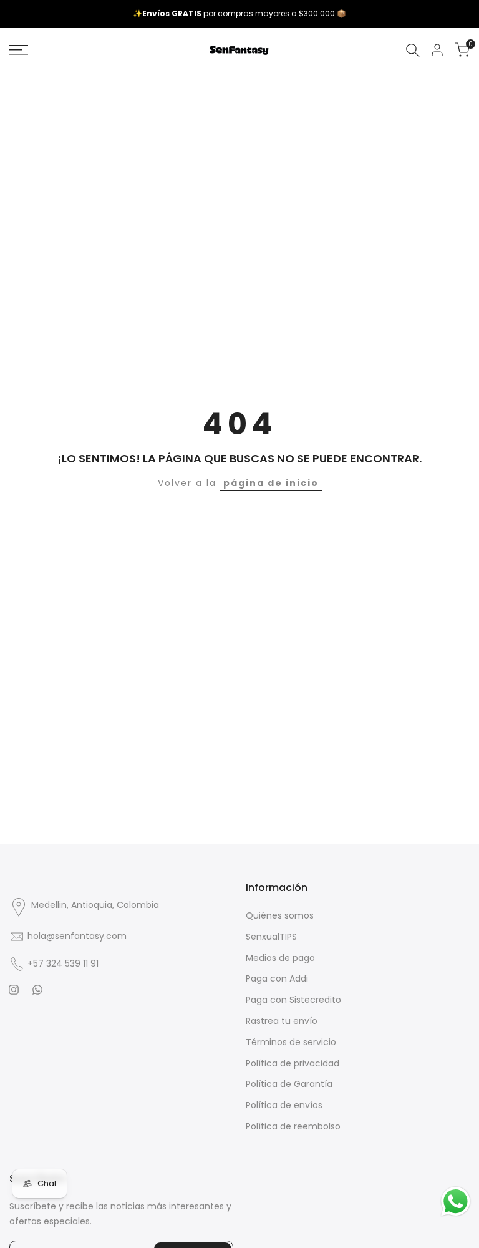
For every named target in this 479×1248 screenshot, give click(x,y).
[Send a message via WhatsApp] (455, 1201)
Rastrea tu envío (281, 1021)
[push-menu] (18, 49)
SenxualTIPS (271, 936)
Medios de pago (280, 958)
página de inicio (271, 483)
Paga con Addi (277, 978)
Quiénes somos (280, 915)
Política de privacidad (292, 1063)
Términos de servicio (291, 1042)
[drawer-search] (413, 50)
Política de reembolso (293, 1126)
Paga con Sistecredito (293, 999)
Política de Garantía (289, 1084)
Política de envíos (284, 1105)
